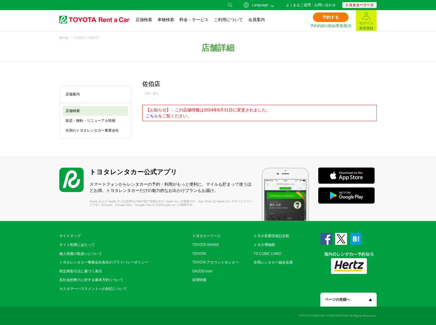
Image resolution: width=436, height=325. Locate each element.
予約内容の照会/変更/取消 (330, 26)
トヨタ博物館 (264, 245)
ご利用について (228, 19)
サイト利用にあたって (77, 245)
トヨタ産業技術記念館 (271, 236)
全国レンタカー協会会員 (273, 262)
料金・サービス (194, 19)
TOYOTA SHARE (205, 245)
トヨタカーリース (359, 5)
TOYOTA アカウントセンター (215, 262)
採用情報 (199, 280)
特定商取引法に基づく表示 (80, 271)
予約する (330, 17)
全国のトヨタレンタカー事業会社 (92, 130)
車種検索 (165, 19)
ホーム (63, 37)
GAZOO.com (202, 271)
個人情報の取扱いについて (80, 254)
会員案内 (256, 19)
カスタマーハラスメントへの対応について (93, 289)
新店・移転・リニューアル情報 (90, 121)
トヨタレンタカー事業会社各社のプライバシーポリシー (103, 262)
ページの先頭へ (337, 299)
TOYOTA (199, 254)
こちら (152, 115)
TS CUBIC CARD (267, 254)
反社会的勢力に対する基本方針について (91, 280)
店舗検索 (144, 19)
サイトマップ (70, 236)
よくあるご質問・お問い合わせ (311, 5)
